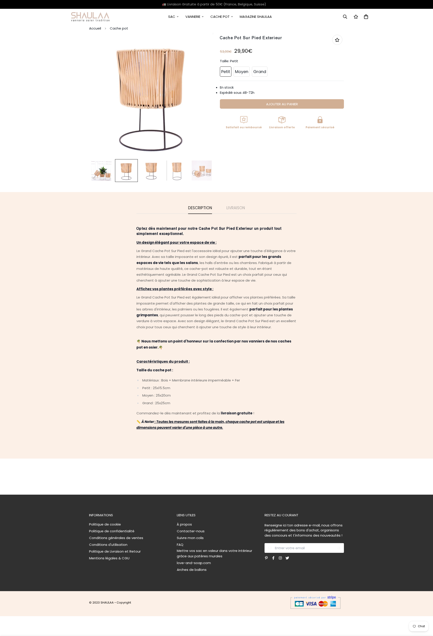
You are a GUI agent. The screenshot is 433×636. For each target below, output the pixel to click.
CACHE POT (220, 16)
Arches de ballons (192, 569)
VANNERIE (192, 16)
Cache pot (119, 28)
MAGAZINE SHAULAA (256, 16)
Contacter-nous (191, 531)
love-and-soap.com (194, 562)
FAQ (180, 544)
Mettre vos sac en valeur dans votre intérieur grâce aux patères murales (214, 553)
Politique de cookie (105, 524)
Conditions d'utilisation (108, 544)
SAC (171, 16)
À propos (184, 524)
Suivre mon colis (190, 537)
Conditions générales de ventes (116, 537)
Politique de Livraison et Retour (115, 551)
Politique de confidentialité (111, 531)
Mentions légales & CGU (109, 558)
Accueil (95, 28)
